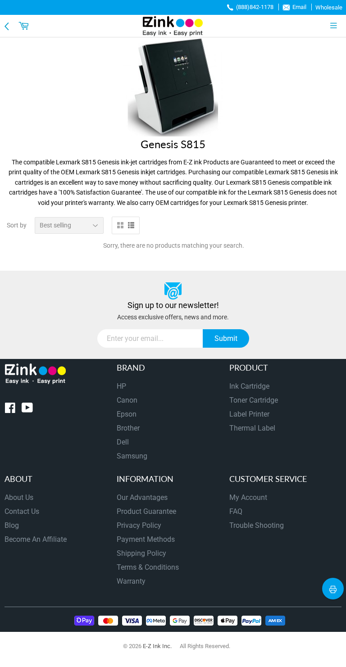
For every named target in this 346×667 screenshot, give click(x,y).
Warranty (131, 581)
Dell (123, 442)
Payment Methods (146, 539)
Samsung (132, 456)
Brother (128, 428)
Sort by (17, 225)
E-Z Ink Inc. (157, 646)
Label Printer (249, 414)
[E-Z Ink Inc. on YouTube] (27, 409)
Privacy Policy (139, 525)
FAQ (235, 511)
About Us (19, 497)
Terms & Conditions (148, 567)
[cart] (25, 25)
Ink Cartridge (249, 386)
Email (299, 7)
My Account (248, 497)
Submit (225, 338)
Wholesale (328, 7)
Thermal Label (252, 428)
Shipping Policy (141, 553)
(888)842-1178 (254, 7)
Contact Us (22, 511)
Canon (127, 400)
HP (121, 386)
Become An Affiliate (36, 539)
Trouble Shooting (256, 525)
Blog (12, 525)
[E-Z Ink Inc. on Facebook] (10, 409)
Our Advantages (142, 497)
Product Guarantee (146, 511)
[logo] (173, 25)
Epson (127, 414)
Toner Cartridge (253, 400)
